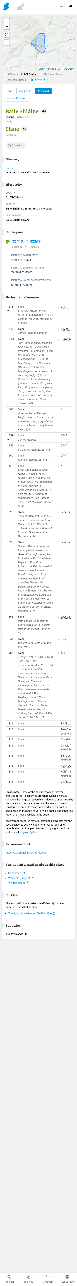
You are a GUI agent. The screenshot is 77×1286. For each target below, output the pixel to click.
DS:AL (64, 781)
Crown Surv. (68, 339)
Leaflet (42, 68)
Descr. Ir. (66, 512)
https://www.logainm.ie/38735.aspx (26, 852)
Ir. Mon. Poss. (68, 329)
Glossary (48, 1281)
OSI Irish (13, 74)
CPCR (64, 306)
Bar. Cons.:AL (68, 755)
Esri (59, 68)
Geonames (14, 873)
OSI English (30, 74)
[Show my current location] (6, 42)
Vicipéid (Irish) (16, 883)
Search (10, 1281)
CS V (64, 639)
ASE (63, 653)
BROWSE (40, 79)
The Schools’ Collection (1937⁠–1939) (30, 913)
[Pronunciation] (43, 111)
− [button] (7, 26)
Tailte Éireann (68, 68)
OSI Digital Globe (53, 74)
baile (10, 168)
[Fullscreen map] (6, 34)
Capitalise (17, 145)
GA (61, 5)
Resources (67, 1281)
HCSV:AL (66, 765)
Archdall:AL (67, 739)
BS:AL (64, 723)
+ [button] (7, 21)
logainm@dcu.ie (30, 832)
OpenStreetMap (17, 79)
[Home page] (6, 7)
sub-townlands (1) (16, 934)
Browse (28, 1281)
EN (70, 5)
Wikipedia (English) (19, 878)
